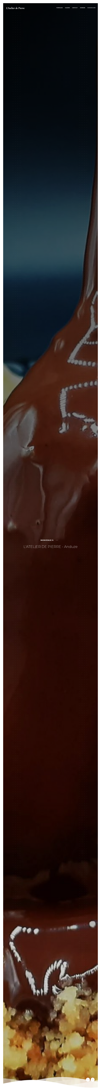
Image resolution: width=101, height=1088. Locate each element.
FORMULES (59, 7)
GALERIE (67, 7)
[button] (88, 1080)
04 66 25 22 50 (91, 7)
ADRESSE (82, 7)
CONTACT (75, 7)
